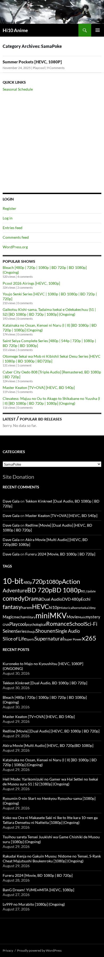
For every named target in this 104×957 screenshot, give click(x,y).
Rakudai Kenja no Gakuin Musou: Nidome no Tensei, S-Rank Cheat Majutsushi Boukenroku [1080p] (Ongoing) (52, 858)
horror (77, 607)
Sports (30, 639)
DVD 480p (71, 599)
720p (39, 581)
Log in (8, 218)
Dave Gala (11, 501)
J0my (92, 607)
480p (27, 582)
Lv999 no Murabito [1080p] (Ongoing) (34, 904)
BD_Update (88, 591)
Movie (72, 616)
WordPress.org (15, 247)
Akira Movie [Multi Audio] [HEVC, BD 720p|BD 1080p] (48, 745)
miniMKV (51, 615)
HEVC (40, 606)
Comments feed (16, 237)
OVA (6, 625)
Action (71, 581)
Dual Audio (51, 598)
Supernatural (49, 639)
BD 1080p (66, 590)
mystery (93, 616)
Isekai (85, 607)
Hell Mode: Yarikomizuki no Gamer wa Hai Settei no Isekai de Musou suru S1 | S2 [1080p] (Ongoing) (50, 781)
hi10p (54, 607)
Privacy (8, 950)
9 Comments (56, 68)
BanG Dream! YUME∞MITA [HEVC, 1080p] (38, 889)
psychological (36, 625)
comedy (14, 598)
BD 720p (39, 590)
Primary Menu (97, 30)
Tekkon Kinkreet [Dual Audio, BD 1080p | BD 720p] (45, 683)
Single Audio (67, 631)
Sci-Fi (91, 624)
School (77, 623)
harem (26, 607)
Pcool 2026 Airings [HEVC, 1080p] (31, 283)
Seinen (9, 631)
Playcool (39, 68)
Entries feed (12, 227)
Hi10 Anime (15, 30)
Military (30, 617)
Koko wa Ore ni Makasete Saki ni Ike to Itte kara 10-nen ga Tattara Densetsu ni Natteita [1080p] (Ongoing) (50, 820)
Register (9, 208)
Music (82, 617)
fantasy (12, 606)
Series (21, 631)
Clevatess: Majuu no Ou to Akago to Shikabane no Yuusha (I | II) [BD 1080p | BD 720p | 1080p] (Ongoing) (51, 401)
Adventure (15, 590)
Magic (8, 617)
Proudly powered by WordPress (39, 950)
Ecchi (85, 598)
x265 (89, 638)
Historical (66, 607)
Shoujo (31, 631)
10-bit (13, 580)
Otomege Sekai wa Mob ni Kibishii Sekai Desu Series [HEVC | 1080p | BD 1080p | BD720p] (52, 358)
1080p (54, 581)
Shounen (45, 631)
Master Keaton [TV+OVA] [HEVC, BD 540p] (39, 387)
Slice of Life (14, 639)
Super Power (73, 639)
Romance (57, 623)
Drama (33, 598)
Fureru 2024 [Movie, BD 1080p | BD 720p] (60, 554)
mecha (19, 617)
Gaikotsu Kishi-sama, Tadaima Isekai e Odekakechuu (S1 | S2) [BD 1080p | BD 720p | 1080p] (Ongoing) (49, 312)
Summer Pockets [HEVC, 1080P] (32, 61)
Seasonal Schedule (18, 89)
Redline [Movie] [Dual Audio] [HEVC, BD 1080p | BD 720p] (51, 731)
